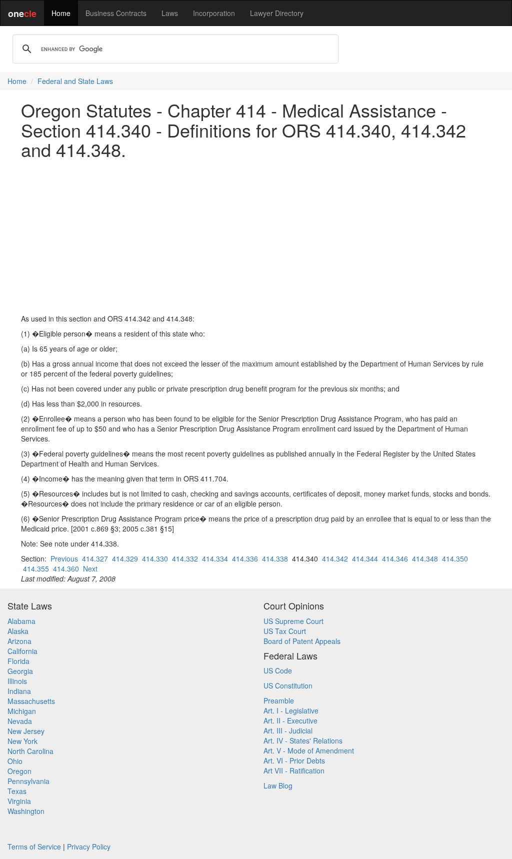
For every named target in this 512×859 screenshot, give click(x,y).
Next (90, 569)
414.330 (155, 559)
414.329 (125, 559)
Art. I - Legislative (291, 711)
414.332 (185, 559)
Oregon (20, 771)
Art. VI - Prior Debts (294, 761)
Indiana (19, 691)
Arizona (20, 641)
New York (23, 741)
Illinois (17, 681)
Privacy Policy (88, 847)
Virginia (19, 801)
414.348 (425, 559)
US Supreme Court (294, 621)
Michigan (22, 711)
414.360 (66, 569)
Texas (17, 791)
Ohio (15, 761)
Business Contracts (116, 13)
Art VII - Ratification (294, 771)
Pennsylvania (29, 781)
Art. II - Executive (291, 721)
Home (61, 13)
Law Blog (278, 785)
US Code (278, 671)
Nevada (20, 721)
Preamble (279, 701)
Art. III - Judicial (288, 731)
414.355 (36, 569)
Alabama (22, 621)
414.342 (335, 559)
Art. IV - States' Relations (303, 741)
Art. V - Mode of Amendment (309, 751)
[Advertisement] (256, 236)
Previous (64, 559)
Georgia (20, 671)
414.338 (275, 559)
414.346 (395, 559)
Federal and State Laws (75, 81)
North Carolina (31, 751)
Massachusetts (31, 701)
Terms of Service (34, 847)
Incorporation (214, 13)
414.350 (455, 559)
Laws (170, 13)
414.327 (95, 559)
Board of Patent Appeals (302, 641)
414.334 (215, 559)
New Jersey (26, 731)
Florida (19, 661)
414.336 (245, 559)
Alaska (18, 631)
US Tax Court (285, 631)
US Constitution (288, 685)
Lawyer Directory (277, 13)
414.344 (365, 559)
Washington (26, 811)
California (23, 651)
